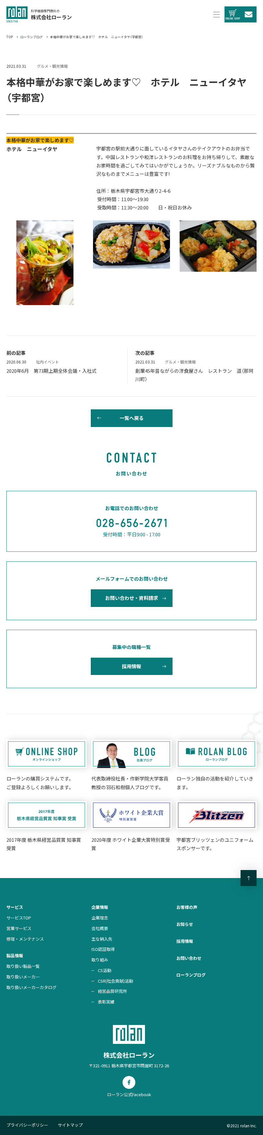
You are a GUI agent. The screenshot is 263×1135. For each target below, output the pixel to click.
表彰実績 (106, 1002)
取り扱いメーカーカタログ (31, 987)
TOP (9, 36)
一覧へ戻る (132, 417)
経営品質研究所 (112, 991)
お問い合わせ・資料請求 (131, 597)
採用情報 (131, 666)
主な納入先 (101, 939)
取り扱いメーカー (23, 977)
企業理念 (99, 918)
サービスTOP (18, 918)
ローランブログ (31, 36)
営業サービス (18, 928)
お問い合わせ (188, 958)
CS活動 (104, 970)
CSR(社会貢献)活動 (115, 981)
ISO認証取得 (103, 949)
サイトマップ (70, 1125)
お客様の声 (186, 907)
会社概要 (99, 928)
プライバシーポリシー (27, 1125)
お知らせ (184, 924)
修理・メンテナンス (25, 939)
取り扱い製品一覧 (23, 966)
